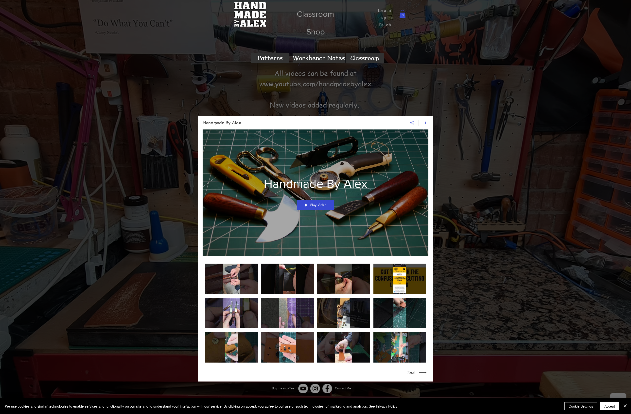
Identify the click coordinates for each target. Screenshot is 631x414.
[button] (402, 14)
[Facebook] (327, 388)
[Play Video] (231, 279)
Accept (609, 406)
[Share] (412, 123)
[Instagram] (315, 388)
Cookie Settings (581, 406)
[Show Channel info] (423, 123)
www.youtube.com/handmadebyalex (315, 83)
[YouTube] (303, 388)
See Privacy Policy (383, 406)
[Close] (625, 406)
